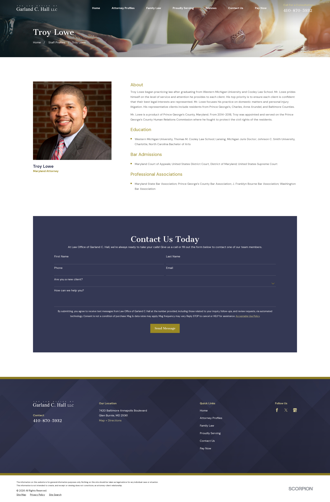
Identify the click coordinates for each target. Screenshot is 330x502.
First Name (61, 256)
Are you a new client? (68, 279)
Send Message (165, 328)
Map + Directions (110, 420)
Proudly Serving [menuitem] (183, 8)
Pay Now (205, 448)
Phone (58, 268)
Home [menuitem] (96, 8)
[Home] (36, 8)
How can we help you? (69, 290)
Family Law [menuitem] (153, 8)
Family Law (207, 425)
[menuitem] (21, 495)
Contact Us (207, 441)
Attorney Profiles (211, 418)
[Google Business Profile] (295, 410)
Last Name (173, 256)
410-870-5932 (297, 10)
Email (169, 268)
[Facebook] (277, 410)
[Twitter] (286, 410)
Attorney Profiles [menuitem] (123, 8)
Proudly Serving (210, 433)
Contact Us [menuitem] (235, 8)
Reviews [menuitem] (211, 8)
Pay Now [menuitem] (261, 8)
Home (204, 410)
